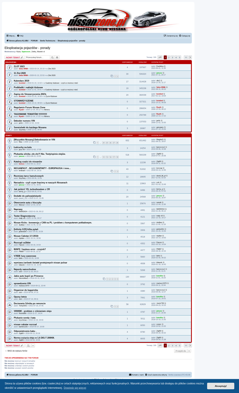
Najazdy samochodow (25, 269)
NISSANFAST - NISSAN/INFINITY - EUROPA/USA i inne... (42, 168)
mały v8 (22, 218)
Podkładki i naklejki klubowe (28, 87)
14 (103, 157)
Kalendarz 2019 (21, 81)
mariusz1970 (24, 286)
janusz (159, 73)
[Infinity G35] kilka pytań (26, 229)
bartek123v (23, 327)
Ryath (21, 110)
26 (110, 143)
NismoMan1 (23, 278)
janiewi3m (23, 231)
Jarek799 (160, 303)
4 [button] (176, 57)
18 (117, 157)
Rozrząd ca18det (22, 242)
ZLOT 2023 (19, 66)
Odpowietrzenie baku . (25, 331)
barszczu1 (160, 147)
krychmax (23, 320)
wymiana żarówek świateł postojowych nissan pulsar (40, 262)
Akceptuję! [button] (221, 386)
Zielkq (33, 52)
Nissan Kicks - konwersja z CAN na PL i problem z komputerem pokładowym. (53, 222)
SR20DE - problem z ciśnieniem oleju (33, 311)
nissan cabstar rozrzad (25, 324)
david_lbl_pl (161, 176)
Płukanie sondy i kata (24, 318)
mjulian (21, 238)
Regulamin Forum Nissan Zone (29, 107)
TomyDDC (23, 306)
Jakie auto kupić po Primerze (28, 276)
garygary (160, 127)
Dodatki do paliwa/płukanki (27, 196)
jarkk (21, 123)
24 (103, 143)
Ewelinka (159, 66)
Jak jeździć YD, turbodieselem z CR (32, 189)
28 (117, 143)
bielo (20, 258)
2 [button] (168, 57)
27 (114, 143)
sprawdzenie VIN (22, 283)
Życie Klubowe (51, 96)
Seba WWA (23, 69)
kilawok (22, 265)
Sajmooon (26, 52)
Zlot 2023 (51, 69)
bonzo (21, 164)
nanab (158, 202)
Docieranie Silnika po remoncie (30, 303)
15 (107, 157)
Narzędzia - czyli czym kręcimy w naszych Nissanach (40, 182)
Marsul (21, 205)
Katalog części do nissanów (28, 161)
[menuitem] (20, 36)
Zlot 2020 (51, 75)
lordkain (22, 170)
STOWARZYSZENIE (23, 101)
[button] (160, 57)
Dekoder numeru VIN (24, 121)
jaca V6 (22, 149)
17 (114, 157)
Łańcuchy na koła (23, 147)
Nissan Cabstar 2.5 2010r (26, 236)
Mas (20, 142)
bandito (159, 276)
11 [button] (186, 57)
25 (107, 143)
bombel (22, 83)
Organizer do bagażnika (26, 290)
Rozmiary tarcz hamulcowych (29, 176)
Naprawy (18, 209)
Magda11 (160, 139)
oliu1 (158, 80)
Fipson (21, 245)
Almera (47, 110)
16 (110, 157)
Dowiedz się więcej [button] (75, 387)
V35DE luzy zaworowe (25, 256)
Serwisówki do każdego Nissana (30, 127)
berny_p (22, 191)
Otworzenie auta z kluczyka (27, 202)
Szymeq (22, 130)
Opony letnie (20, 297)
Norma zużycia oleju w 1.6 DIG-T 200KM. (34, 338)
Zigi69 (158, 154)
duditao (22, 225)
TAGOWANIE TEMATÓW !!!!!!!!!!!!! (30, 114)
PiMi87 (21, 251)
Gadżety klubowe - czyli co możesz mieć (62, 83)
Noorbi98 (22, 313)
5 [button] (179, 57)
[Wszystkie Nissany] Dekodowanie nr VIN (34, 139)
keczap (159, 168)
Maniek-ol (41, 52)
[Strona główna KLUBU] (98, 19)
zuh (157, 182)
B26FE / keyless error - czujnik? (30, 249)
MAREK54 (23, 211)
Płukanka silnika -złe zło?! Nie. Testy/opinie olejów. (40, 154)
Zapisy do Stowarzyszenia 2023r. (30, 94)
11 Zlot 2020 (20, 73)
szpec (158, 324)
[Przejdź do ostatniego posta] (165, 66)
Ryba (18, 52)
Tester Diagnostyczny (24, 216)
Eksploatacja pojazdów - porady (27, 48)
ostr (20, 271)
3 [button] (172, 57)
